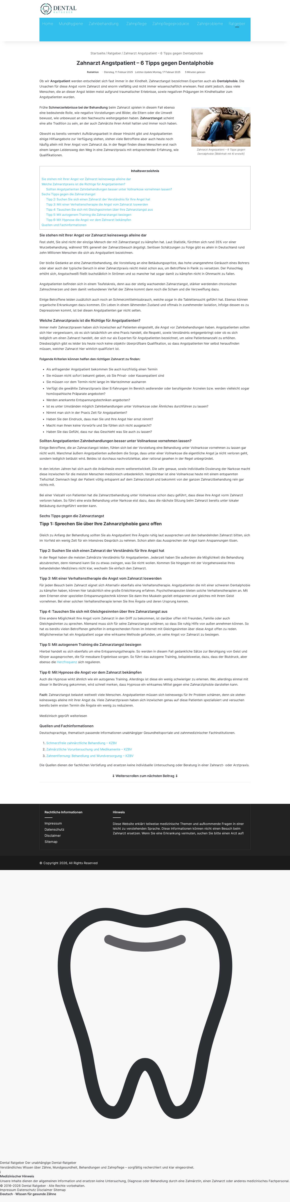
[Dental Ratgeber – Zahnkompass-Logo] (58, 9)
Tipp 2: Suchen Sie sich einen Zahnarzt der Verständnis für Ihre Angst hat (98, 199)
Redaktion (93, 72)
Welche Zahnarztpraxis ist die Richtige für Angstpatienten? (83, 184)
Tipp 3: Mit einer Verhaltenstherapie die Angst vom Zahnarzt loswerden (97, 204)
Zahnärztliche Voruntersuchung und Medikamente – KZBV (89, 749)
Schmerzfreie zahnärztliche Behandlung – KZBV (81, 743)
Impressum (53, 823)
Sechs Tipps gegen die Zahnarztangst (68, 194)
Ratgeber (237, 23)
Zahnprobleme (210, 23)
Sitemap (51, 842)
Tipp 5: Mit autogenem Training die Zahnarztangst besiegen (88, 215)
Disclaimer (53, 836)
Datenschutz (54, 829)
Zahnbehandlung (104, 23)
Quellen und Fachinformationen (64, 225)
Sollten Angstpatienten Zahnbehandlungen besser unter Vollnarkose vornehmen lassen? (109, 189)
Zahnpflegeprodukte (170, 23)
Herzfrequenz (67, 662)
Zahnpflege (136, 23)
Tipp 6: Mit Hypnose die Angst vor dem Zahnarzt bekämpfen (88, 220)
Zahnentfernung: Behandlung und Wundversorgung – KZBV (90, 756)
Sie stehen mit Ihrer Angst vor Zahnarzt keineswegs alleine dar (86, 179)
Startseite (97, 53)
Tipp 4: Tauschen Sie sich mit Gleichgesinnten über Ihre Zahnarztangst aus (99, 209)
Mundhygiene (71, 23)
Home (47, 23)
